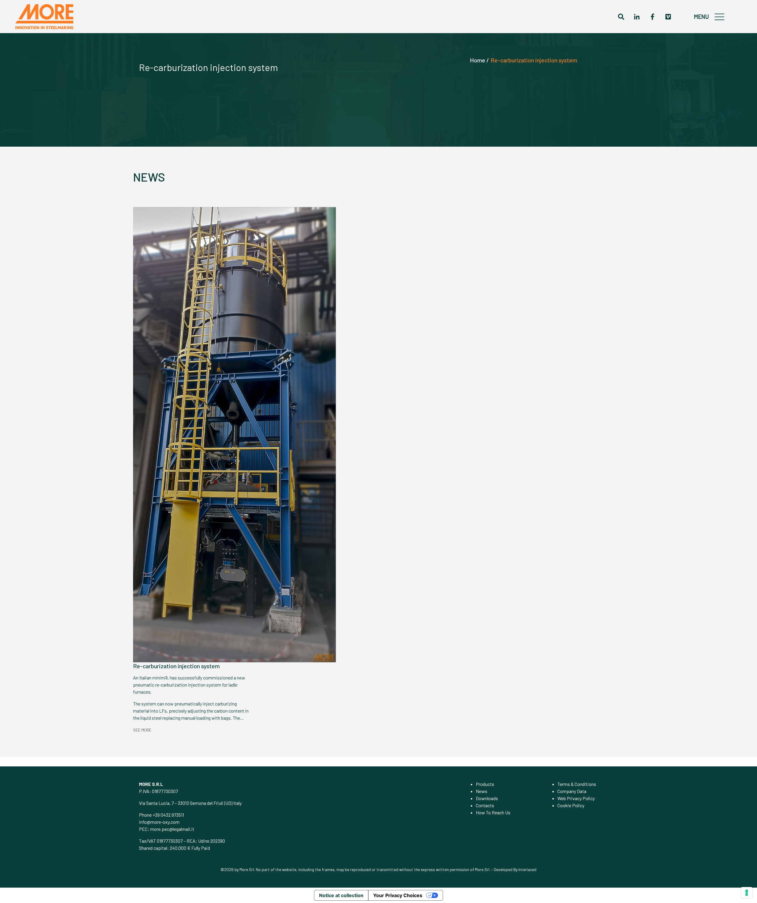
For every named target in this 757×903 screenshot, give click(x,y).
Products (485, 784)
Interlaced (527, 869)
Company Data (571, 791)
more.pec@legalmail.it (172, 829)
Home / (479, 60)
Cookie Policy (570, 805)
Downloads (487, 798)
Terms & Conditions (576, 784)
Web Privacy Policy (576, 798)
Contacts (485, 805)
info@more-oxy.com (159, 822)
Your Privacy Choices (397, 895)
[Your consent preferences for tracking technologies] (746, 892)
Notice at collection (341, 895)
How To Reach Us (493, 812)
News (481, 791)
